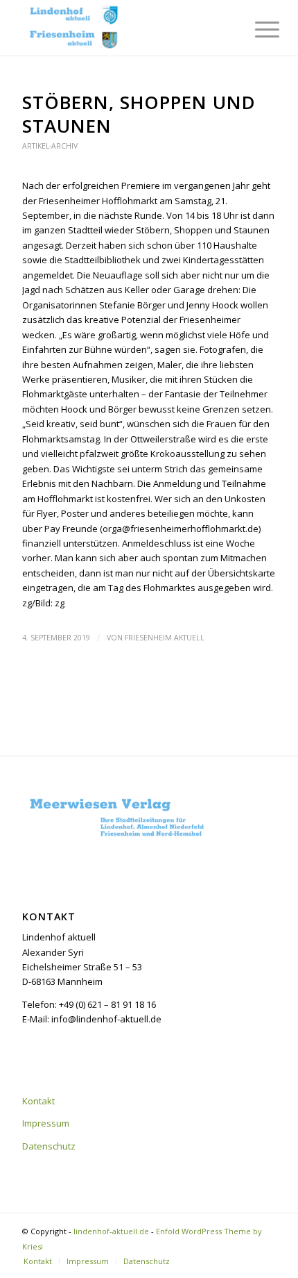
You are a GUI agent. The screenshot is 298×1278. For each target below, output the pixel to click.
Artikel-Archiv (50, 146)
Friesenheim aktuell (164, 637)
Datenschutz (49, 1146)
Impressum (45, 1123)
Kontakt (38, 1101)
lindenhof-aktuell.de (111, 1231)
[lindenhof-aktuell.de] (123, 28)
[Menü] (256, 29)
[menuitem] (256, 29)
